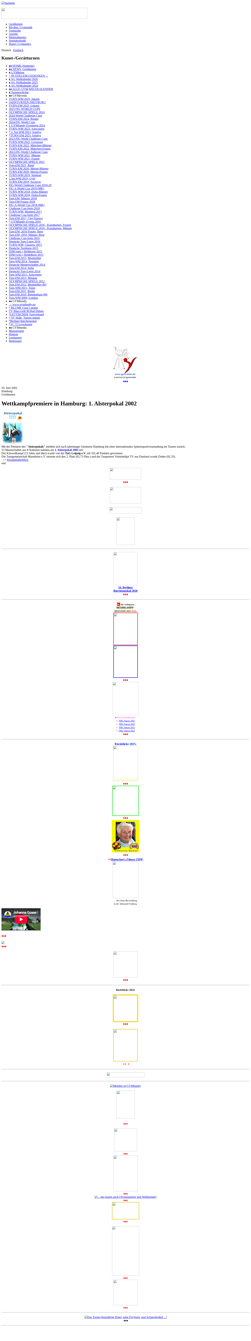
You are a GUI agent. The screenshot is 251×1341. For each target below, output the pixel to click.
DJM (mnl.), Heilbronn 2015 (25, 251)
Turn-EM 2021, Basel (21, 165)
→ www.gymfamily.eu (22, 304)
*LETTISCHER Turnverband (26, 314)
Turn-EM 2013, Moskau (23, 278)
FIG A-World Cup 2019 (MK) (26, 188)
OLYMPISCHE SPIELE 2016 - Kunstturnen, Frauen (40, 224)
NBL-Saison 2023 (127, 727)
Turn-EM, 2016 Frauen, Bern (26, 231)
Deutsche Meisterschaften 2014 (27, 264)
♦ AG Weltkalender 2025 (23, 82)
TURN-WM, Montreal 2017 (25, 211)
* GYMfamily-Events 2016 (25, 221)
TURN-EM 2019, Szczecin (25, 181)
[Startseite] (8, 3)
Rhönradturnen (17, 37)
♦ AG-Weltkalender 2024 (23, 85)
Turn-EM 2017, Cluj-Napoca (26, 218)
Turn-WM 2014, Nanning (24, 261)
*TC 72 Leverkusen (20, 324)
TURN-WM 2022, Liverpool (26, 142)
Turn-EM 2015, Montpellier (25, 258)
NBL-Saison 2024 (127, 724)
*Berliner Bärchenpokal (23, 321)
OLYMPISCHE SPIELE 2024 (27, 112)
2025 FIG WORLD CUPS (24, 108)
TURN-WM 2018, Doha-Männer (28, 191)
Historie (13, 334)
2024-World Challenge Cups (25, 115)
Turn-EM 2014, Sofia (21, 268)
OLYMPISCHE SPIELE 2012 (27, 281)
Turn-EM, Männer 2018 (23, 198)
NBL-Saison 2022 (127, 731)
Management (16, 331)
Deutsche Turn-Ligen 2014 (24, 271)
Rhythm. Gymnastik (20, 27)
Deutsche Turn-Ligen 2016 (24, 241)
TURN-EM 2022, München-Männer (30, 145)
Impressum (15, 340)
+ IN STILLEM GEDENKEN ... (28, 75)
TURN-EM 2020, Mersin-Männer (29, 168)
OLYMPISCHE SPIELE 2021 (27, 162)
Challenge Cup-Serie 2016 (24, 238)
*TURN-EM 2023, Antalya (25, 135)
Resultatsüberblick (17, 459)
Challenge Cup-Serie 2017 (24, 215)
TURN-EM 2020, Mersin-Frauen (28, 171)
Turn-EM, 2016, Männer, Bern (26, 234)
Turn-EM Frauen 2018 (22, 201)
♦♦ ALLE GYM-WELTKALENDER (31, 89)
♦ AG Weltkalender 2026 (23, 79)
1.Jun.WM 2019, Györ (22, 178)
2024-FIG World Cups (22, 122)
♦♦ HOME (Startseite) (21, 65)
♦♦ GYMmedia (17, 327)
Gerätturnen (16, 24)
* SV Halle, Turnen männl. (24, 317)
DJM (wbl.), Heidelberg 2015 (26, 254)
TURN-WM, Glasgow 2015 (25, 244)
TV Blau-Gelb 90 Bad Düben (26, 311)
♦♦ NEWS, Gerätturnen (22, 69)
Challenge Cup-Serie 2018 (24, 208)
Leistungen (15, 337)
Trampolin (15, 30)
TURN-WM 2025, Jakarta (24, 99)
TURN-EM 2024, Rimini (23, 118)
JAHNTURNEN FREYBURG (27, 102)
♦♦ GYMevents (18, 95)
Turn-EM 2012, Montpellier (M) (27, 284)
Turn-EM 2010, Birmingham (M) (28, 294)
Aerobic (13, 34)
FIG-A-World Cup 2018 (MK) (26, 205)
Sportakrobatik (17, 40)
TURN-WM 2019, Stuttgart (25, 175)
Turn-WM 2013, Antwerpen (25, 274)
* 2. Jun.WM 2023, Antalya (25, 132)
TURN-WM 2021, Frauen (24, 158)
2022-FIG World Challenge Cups (28, 152)
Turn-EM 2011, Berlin (22, 291)
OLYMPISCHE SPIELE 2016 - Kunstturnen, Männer (40, 228)
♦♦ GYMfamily (18, 301)
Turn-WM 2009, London (23, 297)
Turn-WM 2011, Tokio (22, 287)
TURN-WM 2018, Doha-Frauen (28, 195)
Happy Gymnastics (20, 43)
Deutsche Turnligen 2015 (23, 248)
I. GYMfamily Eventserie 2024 (27, 125)
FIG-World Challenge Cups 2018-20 (30, 185)
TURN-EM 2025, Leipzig (24, 105)
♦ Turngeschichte (19, 92)
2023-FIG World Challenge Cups (28, 138)
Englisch (18, 50)
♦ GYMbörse (16, 72)
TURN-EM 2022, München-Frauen (30, 148)
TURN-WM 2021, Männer (24, 155)
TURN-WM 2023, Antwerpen (26, 128)
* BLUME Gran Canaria (23, 307)
